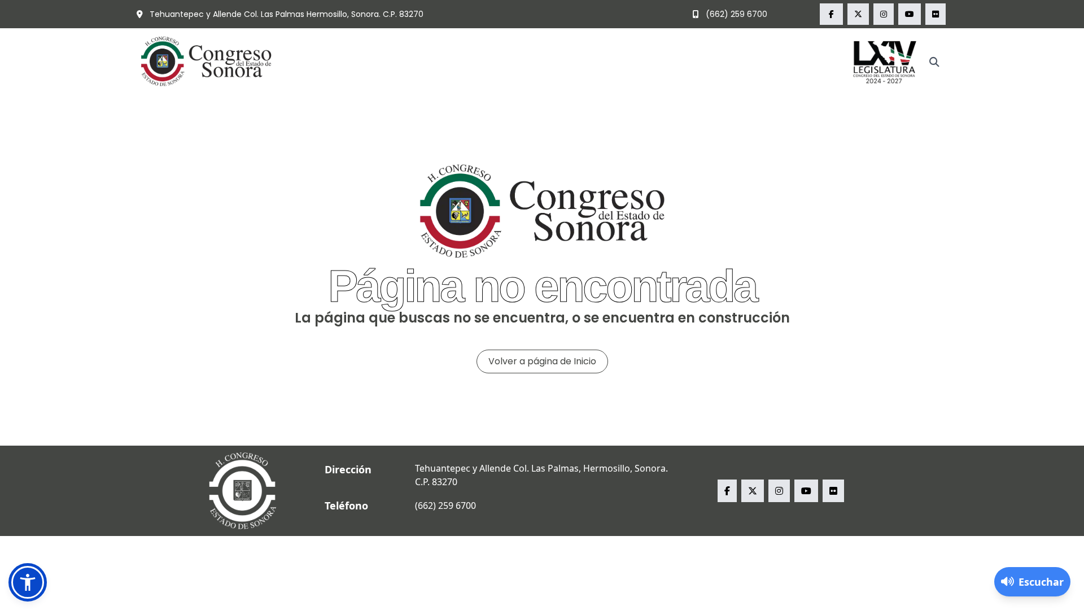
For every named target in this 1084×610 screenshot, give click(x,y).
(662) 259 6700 (735, 14)
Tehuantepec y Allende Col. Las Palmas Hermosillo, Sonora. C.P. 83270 (285, 14)
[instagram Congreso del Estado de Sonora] (883, 14)
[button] (27, 582)
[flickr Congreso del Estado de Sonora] (935, 14)
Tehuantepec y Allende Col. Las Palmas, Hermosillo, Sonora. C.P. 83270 (541, 475)
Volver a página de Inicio (542, 361)
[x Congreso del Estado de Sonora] (858, 14)
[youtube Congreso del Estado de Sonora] (909, 14)
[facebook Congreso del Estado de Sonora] (831, 14)
